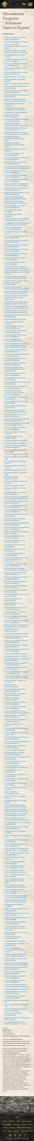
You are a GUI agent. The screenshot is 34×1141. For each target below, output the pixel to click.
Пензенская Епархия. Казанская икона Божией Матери (15, 716)
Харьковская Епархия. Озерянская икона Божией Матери (16, 968)
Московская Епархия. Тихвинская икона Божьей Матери (16, 613)
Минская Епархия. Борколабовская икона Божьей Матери (16, 387)
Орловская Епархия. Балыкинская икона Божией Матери (16, 707)
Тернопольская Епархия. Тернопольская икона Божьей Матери (14, 950)
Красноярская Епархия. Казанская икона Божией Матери (16, 364)
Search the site (26, 1131)
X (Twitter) (20, 1136)
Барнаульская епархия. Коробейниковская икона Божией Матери (16, 46)
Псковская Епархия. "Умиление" (15, 750)
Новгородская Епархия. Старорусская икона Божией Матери (17, 659)
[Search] (17, 1117)
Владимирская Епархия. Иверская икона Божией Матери (16, 129)
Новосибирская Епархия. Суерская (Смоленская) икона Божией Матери (16, 677)
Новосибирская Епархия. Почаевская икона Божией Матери (17, 672)
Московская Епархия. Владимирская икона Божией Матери (16, 502)
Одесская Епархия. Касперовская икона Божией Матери (16, 694)
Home (4, 1121)
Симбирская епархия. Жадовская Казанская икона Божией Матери (15, 901)
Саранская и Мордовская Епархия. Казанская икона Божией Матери (16, 896)
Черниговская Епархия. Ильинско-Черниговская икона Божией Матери (17, 985)
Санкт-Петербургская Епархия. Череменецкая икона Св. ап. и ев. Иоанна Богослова (15, 891)
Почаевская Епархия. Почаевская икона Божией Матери (15, 746)
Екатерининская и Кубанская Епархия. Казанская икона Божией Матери (17, 224)
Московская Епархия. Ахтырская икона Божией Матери (15, 493)
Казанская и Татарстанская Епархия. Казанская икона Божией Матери (17, 303)
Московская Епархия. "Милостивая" (16, 454)
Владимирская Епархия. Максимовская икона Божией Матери (14, 144)
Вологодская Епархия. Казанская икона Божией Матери (15, 163)
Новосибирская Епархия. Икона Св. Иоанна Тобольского (16, 668)
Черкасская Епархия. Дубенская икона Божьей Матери (15, 977)
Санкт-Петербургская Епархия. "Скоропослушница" (15, 862)
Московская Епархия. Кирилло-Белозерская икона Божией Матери (16, 569)
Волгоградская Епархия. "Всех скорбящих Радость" (14, 154)
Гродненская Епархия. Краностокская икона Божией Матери (17, 193)
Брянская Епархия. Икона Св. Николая (17, 83)
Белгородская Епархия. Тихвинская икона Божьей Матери (16, 64)
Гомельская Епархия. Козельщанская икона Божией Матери (17, 180)
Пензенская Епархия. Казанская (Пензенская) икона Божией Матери (16, 712)
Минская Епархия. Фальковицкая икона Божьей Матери (15, 415)
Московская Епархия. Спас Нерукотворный (13, 600)
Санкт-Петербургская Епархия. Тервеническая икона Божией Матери (15, 881)
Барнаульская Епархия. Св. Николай (16, 42)
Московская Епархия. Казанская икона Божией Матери (15, 565)
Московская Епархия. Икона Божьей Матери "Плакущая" (17, 532)
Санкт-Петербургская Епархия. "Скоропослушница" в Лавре (15, 867)
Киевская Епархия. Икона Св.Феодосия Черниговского (14, 340)
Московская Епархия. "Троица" (14, 485)
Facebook (10, 1136)
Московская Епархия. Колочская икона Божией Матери (15, 573)
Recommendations (24, 1128)
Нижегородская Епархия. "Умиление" (16, 634)
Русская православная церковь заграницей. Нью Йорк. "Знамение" (16, 806)
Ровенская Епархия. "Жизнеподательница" (12, 793)
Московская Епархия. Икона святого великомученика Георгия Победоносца (17, 559)
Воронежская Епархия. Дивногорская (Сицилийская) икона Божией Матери (17, 167)
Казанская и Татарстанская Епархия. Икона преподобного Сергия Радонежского (17, 297)
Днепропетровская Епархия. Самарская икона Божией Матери (16, 198)
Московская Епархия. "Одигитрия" (16, 470)
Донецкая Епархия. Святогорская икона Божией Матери (15, 206)
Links (9, 1131)
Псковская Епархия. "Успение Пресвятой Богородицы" (14, 753)
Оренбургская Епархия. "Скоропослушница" (12, 699)
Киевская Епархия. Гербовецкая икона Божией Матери (15, 331)
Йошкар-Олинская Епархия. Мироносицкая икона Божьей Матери (17, 288)
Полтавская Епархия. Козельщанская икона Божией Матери (17, 742)
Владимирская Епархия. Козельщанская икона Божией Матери (15, 138)
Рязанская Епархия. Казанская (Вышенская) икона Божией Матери (16, 819)
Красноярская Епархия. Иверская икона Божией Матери (15, 359)
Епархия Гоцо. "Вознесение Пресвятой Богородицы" (13, 228)
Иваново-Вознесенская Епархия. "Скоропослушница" (15, 259)
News (19, 1121)
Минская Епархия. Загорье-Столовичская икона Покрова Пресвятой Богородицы (14, 392)
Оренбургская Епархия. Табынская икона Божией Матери (16, 703)
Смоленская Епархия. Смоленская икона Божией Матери (16, 923)
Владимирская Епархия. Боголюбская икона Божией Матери (17, 120)
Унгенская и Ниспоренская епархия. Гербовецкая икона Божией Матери (16, 964)
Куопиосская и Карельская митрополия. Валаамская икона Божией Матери (15, 369)
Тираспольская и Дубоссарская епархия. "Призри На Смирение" (15, 955)
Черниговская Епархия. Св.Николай (16, 989)
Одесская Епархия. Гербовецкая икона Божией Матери (15, 690)
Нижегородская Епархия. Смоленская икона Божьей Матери (17, 650)
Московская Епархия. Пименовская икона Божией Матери (16, 586)
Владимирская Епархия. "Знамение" (16, 112)
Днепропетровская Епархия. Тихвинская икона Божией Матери (16, 202)
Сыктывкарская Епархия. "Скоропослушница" (13, 938)
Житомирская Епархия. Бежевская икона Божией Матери (16, 237)
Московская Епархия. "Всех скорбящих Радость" (13, 437)
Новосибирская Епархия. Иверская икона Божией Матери (16, 664)
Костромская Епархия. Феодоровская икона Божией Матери (17, 355)
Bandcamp (15, 1136)
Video (30, 1125)
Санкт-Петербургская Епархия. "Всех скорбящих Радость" (17, 854)
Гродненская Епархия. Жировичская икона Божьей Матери (16, 189)
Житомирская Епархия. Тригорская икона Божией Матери (16, 254)
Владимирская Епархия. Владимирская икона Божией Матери (17, 124)
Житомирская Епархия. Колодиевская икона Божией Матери (17, 241)
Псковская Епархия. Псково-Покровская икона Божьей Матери (16, 766)
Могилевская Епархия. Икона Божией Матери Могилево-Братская (17, 420)
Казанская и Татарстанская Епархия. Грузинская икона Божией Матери (17, 292)
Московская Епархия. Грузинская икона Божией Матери (15, 428)
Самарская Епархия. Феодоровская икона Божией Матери (16, 845)
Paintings (16, 1125)
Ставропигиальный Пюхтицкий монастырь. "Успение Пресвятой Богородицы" (15, 928)
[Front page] (4, 4)
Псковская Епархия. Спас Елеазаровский (13, 771)
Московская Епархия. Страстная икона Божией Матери (15, 608)
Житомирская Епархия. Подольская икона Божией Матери (16, 246)
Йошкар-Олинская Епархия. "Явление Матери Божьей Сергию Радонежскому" (17, 282)
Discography (6, 1125)
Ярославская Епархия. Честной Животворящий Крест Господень (16, 1023)
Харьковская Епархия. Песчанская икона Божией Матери (16, 972)
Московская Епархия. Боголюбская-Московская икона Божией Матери (16, 498)
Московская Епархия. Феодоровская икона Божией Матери (17, 621)
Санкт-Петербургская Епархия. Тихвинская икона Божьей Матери (16, 886)
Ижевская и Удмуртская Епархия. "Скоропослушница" (15, 263)
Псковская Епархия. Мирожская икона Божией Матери (15, 762)
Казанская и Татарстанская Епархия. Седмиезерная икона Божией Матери (17, 307)
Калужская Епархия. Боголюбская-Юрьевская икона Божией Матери (16, 311)
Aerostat (12, 1128)
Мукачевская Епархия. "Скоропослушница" (12, 630)
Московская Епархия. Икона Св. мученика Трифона (15, 554)
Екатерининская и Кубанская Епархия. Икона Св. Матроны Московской (17, 219)
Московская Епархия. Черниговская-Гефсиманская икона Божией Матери (17, 626)
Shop (4, 1131)
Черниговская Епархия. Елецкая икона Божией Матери (15, 981)
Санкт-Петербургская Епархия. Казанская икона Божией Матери (15, 871)
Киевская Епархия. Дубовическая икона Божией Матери (16, 336)
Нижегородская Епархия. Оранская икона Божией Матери (16, 646)
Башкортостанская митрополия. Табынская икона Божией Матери (16, 51)
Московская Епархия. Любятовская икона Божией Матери (16, 578)
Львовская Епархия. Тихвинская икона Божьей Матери (15, 374)
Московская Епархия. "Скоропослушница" (12, 478)
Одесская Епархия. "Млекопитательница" (12, 685)
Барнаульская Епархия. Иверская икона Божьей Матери (15, 38)
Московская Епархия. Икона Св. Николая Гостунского (15, 537)
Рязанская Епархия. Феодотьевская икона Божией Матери (16, 827)
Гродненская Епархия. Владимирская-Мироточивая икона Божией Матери (17, 185)
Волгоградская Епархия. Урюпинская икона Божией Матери (17, 158)
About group (27, 1121)
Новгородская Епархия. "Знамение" (16, 653)
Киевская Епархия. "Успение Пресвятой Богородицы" (14, 327)
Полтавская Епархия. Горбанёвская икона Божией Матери (16, 738)
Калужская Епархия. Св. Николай (15, 319)
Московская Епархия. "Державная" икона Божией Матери (16, 446)
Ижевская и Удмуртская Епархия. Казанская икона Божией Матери (15, 277)
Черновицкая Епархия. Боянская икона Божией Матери (15, 997)
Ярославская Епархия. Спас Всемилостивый (13, 1014)
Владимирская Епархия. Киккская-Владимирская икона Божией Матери (17, 133)
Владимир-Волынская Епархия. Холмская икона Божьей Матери (15, 109)
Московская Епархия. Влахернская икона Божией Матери (16, 506)
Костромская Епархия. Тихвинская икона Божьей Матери (16, 350)
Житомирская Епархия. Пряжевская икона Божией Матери (16, 250)
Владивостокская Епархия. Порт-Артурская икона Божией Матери (15, 100)
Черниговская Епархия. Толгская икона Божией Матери (15, 992)
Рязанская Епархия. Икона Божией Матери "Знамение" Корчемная (16, 814)
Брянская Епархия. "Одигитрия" (15, 77)
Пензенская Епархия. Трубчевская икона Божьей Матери (16, 720)
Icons (5, 1128)
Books (23, 1125)
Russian (24, 4)
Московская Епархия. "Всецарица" (16, 440)
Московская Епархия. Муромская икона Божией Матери (15, 582)
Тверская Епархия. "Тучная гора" (15, 941)
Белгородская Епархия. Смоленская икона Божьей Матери (16, 60)
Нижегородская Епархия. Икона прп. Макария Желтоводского (16, 637)
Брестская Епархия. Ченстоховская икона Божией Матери (16, 73)
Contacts (16, 1131)
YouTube (25, 1136)
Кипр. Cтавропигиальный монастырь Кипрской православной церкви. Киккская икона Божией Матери (17, 345)
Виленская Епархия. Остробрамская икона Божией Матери (16, 91)
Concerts (11, 1121)
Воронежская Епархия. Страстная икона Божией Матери (16, 176)
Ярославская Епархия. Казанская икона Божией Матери (15, 1010)
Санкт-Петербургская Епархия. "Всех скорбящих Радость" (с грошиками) (17, 849)
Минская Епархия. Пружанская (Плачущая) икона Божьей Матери (16, 411)
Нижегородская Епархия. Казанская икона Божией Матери (16, 641)
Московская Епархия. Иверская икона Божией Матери (15, 519)
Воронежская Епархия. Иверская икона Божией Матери (15, 171)
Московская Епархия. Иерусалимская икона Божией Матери (17, 524)
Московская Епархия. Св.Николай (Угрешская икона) (15, 591)
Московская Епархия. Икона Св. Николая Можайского (15, 541)
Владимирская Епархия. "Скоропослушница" (12, 116)
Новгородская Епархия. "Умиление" (16, 656)
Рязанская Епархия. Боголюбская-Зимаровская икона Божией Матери (16, 810)
